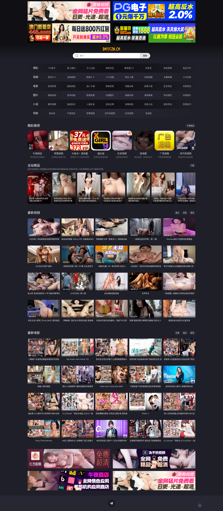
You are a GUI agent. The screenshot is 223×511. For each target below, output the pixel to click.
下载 (192, 165)
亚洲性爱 (52, 86)
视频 (35, 77)
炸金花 (148, 68)
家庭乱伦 (71, 104)
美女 (177, 212)
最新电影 (34, 333)
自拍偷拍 (71, 77)
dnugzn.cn (111, 49)
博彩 (35, 68)
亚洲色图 (71, 95)
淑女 (185, 333)
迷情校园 (129, 104)
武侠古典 (110, 104)
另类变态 (187, 86)
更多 (192, 212)
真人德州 (71, 68)
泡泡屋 (148, 113)
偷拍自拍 (71, 86)
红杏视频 (129, 113)
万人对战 (90, 68)
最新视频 (34, 212)
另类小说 (148, 104)
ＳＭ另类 (187, 77)
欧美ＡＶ (90, 77)
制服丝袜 (129, 86)
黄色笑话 (168, 104)
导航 (35, 113)
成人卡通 (90, 86)
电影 (35, 86)
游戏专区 (110, 68)
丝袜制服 (148, 77)
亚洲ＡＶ (52, 77)
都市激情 (52, 104)
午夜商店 (71, 113)
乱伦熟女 (168, 86)
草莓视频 (90, 113)
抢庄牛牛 (187, 68)
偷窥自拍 (52, 95)
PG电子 (52, 68)
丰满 (177, 333)
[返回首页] (200, 505)
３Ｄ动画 (110, 77)
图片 (35, 95)
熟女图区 (168, 95)
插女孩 (52, 113)
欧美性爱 (110, 86)
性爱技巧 (187, 104)
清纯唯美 (148, 95)
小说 (35, 104)
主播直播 (168, 77)
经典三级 (148, 86)
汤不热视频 (110, 113)
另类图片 (187, 95)
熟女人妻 (129, 77)
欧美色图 (90, 95)
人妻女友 (90, 104)
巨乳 (185, 212)
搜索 (145, 55)
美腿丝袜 (129, 95)
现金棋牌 (168, 68)
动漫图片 (110, 95)
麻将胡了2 (129, 68)
